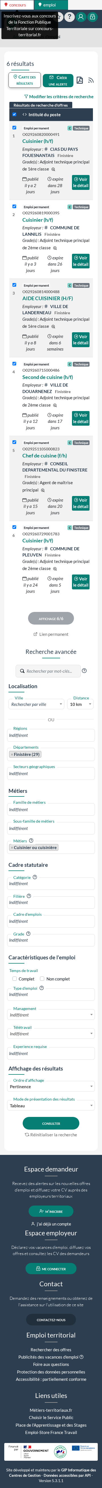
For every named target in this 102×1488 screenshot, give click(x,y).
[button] (84, 671)
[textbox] (36, 704)
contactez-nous (51, 1319)
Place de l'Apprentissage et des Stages (51, 1425)
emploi (49, 4)
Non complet (58, 978)
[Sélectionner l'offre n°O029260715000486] (14, 364)
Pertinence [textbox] (20, 1086)
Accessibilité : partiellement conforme (51, 1379)
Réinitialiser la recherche (53, 1134)
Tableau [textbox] (17, 1105)
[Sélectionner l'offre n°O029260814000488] (14, 285)
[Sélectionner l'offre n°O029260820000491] (14, 128)
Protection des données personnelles (51, 1371)
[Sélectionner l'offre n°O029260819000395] (14, 206)
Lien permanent (54, 634)
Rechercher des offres (51, 1349)
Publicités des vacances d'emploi (48, 1356)
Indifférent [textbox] (19, 1014)
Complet (27, 978)
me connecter (53, 1268)
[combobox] (36, 704)
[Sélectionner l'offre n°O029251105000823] (14, 442)
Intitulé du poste (44, 114)
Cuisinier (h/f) (37, 141)
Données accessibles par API (67, 1475)
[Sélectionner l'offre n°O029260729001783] (14, 527)
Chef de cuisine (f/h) (44, 455)
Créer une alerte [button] (58, 80)
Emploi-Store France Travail (51, 1432)
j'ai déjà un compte (53, 1223)
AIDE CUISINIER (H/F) (47, 298)
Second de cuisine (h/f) (47, 377)
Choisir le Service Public (51, 1417)
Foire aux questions (51, 1364)
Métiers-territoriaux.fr (51, 1410)
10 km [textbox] (76, 704)
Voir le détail (80, 182)
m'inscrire (53, 1211)
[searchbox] (51, 735)
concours (17, 4)
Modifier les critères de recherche (61, 96)
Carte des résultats (26, 80)
